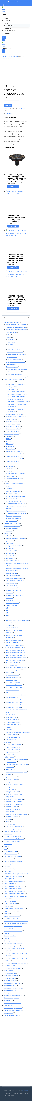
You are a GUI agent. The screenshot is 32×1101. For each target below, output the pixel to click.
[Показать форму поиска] (3, 40)
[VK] (2, 5)
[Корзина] (4, 37)
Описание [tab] (9, 113)
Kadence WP (25, 1090)
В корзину (8, 105)
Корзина (7, 33)
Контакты (8, 28)
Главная (7, 18)
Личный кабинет (10, 30)
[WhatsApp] (3, 5)
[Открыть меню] (3, 51)
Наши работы (10, 25)
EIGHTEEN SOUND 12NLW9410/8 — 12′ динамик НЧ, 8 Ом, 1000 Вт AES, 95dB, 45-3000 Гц (15, 258)
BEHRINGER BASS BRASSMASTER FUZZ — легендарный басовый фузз (16, 218)
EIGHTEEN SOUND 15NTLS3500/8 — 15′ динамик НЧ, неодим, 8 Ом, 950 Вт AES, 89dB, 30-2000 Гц (16, 299)
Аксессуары (22, 108)
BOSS (9, 111)
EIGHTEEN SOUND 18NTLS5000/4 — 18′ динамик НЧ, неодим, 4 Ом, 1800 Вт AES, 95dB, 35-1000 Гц (16, 178)
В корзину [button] (12, 187)
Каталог (7, 20)
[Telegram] (4, 5)
